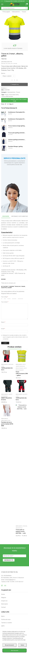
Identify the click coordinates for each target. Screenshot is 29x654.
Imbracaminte (16, 11)
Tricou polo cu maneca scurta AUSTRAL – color (21, 531)
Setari (22, 645)
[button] (2, 1)
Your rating (4, 297)
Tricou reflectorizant (7, 96)
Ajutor (3, 616)
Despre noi (4, 601)
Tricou (6, 94)
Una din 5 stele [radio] (1, 299)
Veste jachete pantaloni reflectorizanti (21, 366)
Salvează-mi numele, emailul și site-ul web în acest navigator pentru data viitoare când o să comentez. (15, 337)
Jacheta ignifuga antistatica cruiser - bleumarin (17, 139)
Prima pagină (6, 11)
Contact (25, 1)
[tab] (5, 216)
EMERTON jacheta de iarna (6, 398)
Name (3, 322)
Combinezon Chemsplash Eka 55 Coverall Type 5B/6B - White (17, 112)
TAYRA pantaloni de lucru (7, 368)
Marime (3, 73)
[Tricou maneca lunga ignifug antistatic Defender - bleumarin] (3, 127)
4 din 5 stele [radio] (14, 299)
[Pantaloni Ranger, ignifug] (3, 148)
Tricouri (24, 11)
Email (3, 328)
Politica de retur (5, 619)
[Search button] (26, 8)
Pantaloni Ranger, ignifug (15, 146)
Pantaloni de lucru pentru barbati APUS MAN (7, 423)
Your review (4, 302)
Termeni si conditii (6, 622)
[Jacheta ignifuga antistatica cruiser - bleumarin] (3, 141)
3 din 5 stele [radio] (9, 299)
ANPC (3, 626)
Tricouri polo (19, 527)
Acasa (3, 594)
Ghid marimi (4, 604)
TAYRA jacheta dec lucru (21, 398)
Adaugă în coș (15, 84)
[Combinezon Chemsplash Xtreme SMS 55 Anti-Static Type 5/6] (3, 120)
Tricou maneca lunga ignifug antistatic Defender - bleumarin (17, 126)
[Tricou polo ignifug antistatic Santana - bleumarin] (3, 134)
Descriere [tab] (5, 216)
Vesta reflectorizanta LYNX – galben (22, 373)
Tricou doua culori (14, 94)
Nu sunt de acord (9, 645)
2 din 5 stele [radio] (5, 299)
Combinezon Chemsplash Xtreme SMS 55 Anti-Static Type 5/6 (17, 119)
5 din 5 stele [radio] (20, 299)
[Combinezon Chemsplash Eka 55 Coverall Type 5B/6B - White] (3, 114)
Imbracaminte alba (5, 420)
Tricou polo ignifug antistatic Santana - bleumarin (17, 132)
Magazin (3, 597)
